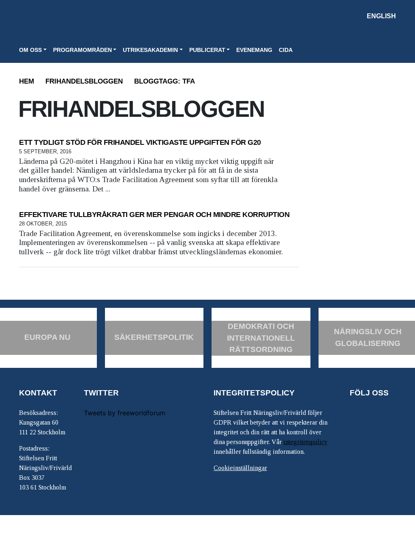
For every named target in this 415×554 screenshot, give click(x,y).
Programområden (82, 50)
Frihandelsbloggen (84, 81)
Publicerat (207, 50)
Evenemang (254, 50)
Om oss (30, 50)
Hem (26, 81)
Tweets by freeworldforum (124, 413)
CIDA (286, 50)
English (381, 16)
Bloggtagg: (164, 81)
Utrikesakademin (150, 50)
